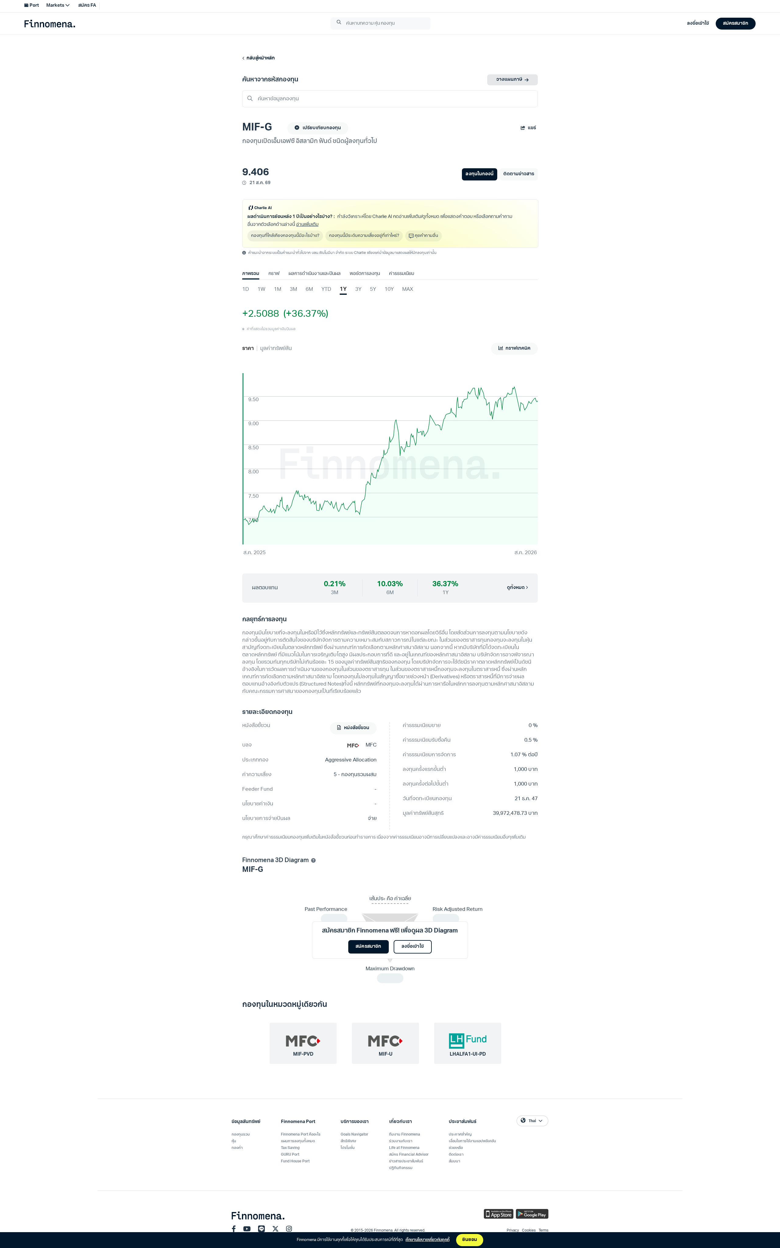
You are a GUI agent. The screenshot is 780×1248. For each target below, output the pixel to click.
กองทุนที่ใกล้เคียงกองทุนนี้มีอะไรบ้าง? (285, 236)
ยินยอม (469, 1240)
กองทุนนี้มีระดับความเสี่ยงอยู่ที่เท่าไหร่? (364, 236)
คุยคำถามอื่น (426, 236)
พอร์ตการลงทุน (365, 274)
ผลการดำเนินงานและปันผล (314, 274)
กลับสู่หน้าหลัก (260, 58)
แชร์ (532, 128)
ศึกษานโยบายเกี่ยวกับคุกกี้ (427, 1240)
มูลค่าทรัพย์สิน (276, 348)
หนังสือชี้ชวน (356, 728)
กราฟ (273, 274)
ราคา (248, 348)
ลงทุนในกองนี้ (479, 174)
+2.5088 (260, 314)
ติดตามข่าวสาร (518, 174)
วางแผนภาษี (509, 79)
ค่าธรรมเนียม (401, 274)
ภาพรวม (250, 274)
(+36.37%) (303, 314)
